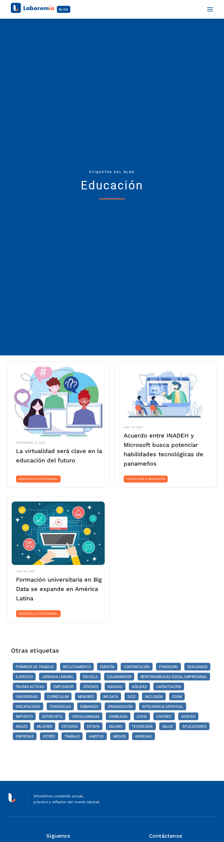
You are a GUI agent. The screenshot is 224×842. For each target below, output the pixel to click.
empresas (25, 736)
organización (120, 707)
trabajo (72, 736)
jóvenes (90, 687)
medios (119, 736)
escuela (90, 677)
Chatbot (164, 717)
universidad (27, 697)
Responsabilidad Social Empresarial (174, 677)
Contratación (137, 667)
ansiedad (143, 736)
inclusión (154, 697)
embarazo (89, 707)
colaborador (119, 677)
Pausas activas (30, 687)
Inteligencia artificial (162, 707)
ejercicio (24, 677)
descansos (197, 667)
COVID (142, 717)
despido (188, 717)
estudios (70, 727)
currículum (58, 697)
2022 (131, 697)
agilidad (139, 687)
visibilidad (118, 717)
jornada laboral (58, 677)
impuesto (24, 717)
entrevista (52, 717)
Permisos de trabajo (35, 667)
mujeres (44, 727)
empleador (63, 687)
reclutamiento (77, 667)
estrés (49, 736)
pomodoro (168, 667)
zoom (177, 697)
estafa (93, 727)
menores (86, 697)
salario (116, 727)
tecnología (142, 727)
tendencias (60, 707)
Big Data (110, 697)
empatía (107, 667)
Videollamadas (85, 717)
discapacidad (28, 707)
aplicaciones (194, 727)
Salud (167, 727)
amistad (96, 736)
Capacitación (168, 687)
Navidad (115, 687)
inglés (21, 727)
